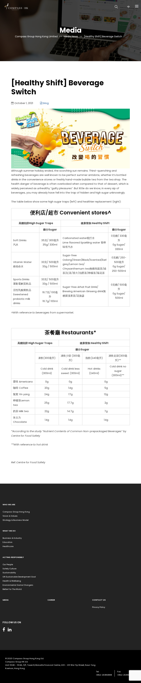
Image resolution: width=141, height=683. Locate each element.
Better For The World (12, 589)
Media (6, 600)
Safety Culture (9, 568)
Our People (8, 564)
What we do (9, 530)
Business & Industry (12, 538)
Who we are (9, 504)
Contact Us (99, 600)
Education (7, 542)
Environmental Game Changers (18, 585)
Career (51, 600)
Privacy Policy (98, 607)
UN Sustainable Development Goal (19, 576)
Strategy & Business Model (16, 520)
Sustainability (9, 572)
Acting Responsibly (13, 557)
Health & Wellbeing (12, 581)
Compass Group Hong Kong (16, 511)
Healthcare (8, 546)
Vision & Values (10, 516)
